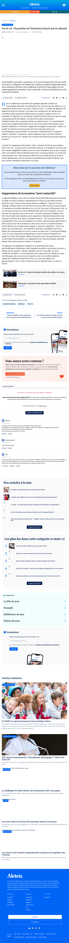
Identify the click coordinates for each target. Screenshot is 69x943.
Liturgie (6, 800)
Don (27, 907)
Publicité (28, 910)
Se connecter (35, 922)
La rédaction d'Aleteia (22, 32)
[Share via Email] (63, 98)
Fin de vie (30, 304)
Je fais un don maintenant (14, 374)
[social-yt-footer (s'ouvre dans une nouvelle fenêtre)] (29, 928)
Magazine (28, 902)
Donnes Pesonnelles (31, 937)
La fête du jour (11, 601)
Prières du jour (12, 621)
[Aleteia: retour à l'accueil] (34, 4)
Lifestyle (9, 900)
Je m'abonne (15, 12)
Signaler (10, 433)
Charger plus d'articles (34, 527)
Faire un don (34, 185)
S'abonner (35, 917)
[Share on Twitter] (60, 98)
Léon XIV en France (9, 684)
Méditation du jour (14, 614)
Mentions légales (39, 934)
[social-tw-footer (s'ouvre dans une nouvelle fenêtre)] (36, 928)
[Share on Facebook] (53, 98)
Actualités (4, 21)
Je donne (33, 12)
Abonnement (29, 905)
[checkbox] (4, 342)
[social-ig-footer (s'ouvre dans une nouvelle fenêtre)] (39, 928)
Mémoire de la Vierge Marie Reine (40, 8)
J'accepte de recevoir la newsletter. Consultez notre (26, 343)
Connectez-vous (42, 406)
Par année (47, 897)
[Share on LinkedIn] (57, 98)
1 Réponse (6, 466)
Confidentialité (42, 937)
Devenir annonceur (51, 934)
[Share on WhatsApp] (66, 98)
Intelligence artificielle (10, 736)
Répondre (4, 433)
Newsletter (29, 897)
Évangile (8, 608)
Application (29, 900)
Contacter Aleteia (19, 937)
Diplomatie (7, 769)
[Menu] (11, 5)
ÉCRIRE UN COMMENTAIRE (34, 413)
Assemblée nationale (9, 304)
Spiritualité (10, 902)
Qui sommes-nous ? (27, 934)
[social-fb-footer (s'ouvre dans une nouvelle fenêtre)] (33, 928)
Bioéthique (12, 21)
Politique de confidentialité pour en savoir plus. (47, 645)
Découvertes (10, 905)
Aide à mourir (7, 831)
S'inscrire (7, 348)
